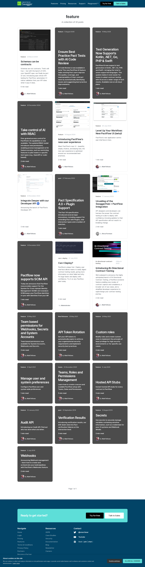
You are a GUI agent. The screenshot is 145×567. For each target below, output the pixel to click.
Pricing (63, 4)
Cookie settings (114, 561)
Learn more (16, 563)
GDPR (48, 532)
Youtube (81, 537)
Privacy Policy (22, 548)
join (85, 542)
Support (82, 4)
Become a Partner (24, 554)
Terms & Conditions (25, 545)
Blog (47, 545)
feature (23, 57)
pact (59, 178)
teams (60, 367)
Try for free (106, 4)
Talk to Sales (120, 4)
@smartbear (83, 532)
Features (54, 4)
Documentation (52, 542)
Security (49, 539)
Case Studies (51, 535)
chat (90, 542)
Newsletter (50, 548)
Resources (72, 4)
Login (19, 535)
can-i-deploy (62, 258)
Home (19, 532)
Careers (49, 551)
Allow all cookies (132, 561)
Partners (20, 551)
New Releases (63, 316)
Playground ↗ (93, 4)
